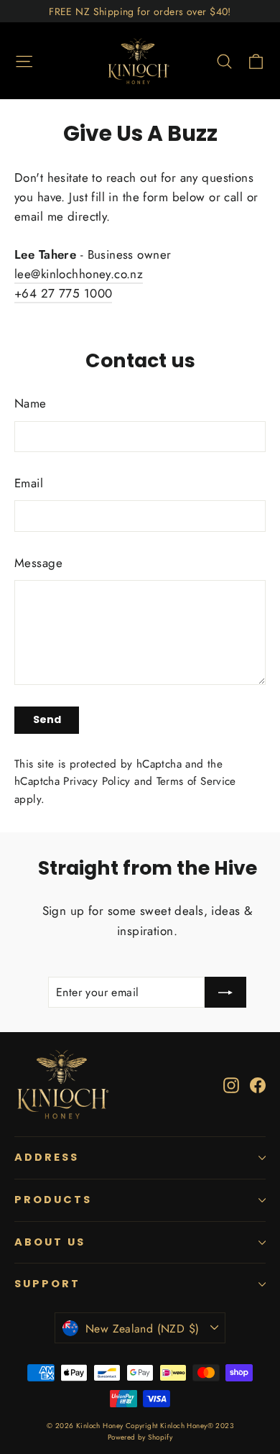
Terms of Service (196, 781)
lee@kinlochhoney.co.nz (78, 273)
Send (47, 719)
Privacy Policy (96, 781)
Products (53, 1199)
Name (30, 403)
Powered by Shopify (140, 1437)
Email (28, 483)
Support (47, 1283)
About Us (49, 1242)
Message (38, 562)
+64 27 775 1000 (63, 293)
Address (46, 1157)
